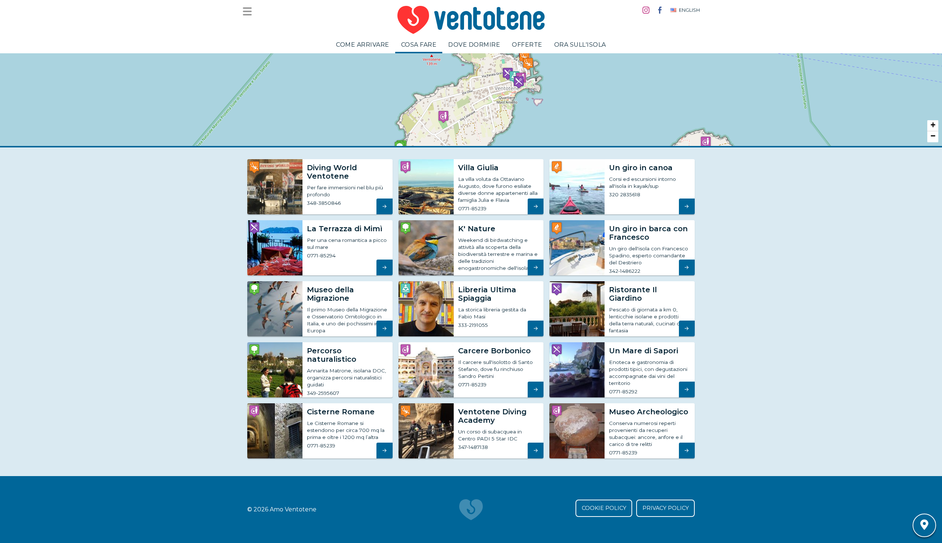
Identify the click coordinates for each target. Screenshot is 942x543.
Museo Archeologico (648, 411)
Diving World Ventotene (332, 172)
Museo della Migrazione (330, 294)
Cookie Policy (604, 508)
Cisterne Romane (341, 411)
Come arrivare (362, 44)
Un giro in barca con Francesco (648, 233)
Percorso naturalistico (331, 355)
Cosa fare (419, 44)
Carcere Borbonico (494, 350)
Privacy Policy (665, 508)
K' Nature (476, 228)
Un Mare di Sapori (643, 350)
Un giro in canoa (641, 167)
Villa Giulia (478, 167)
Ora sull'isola (580, 44)
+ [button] (933, 124)
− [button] (933, 135)
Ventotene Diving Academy (492, 416)
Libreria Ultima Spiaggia (487, 294)
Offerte (527, 44)
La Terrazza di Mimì (344, 228)
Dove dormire (474, 44)
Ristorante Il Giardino (633, 294)
